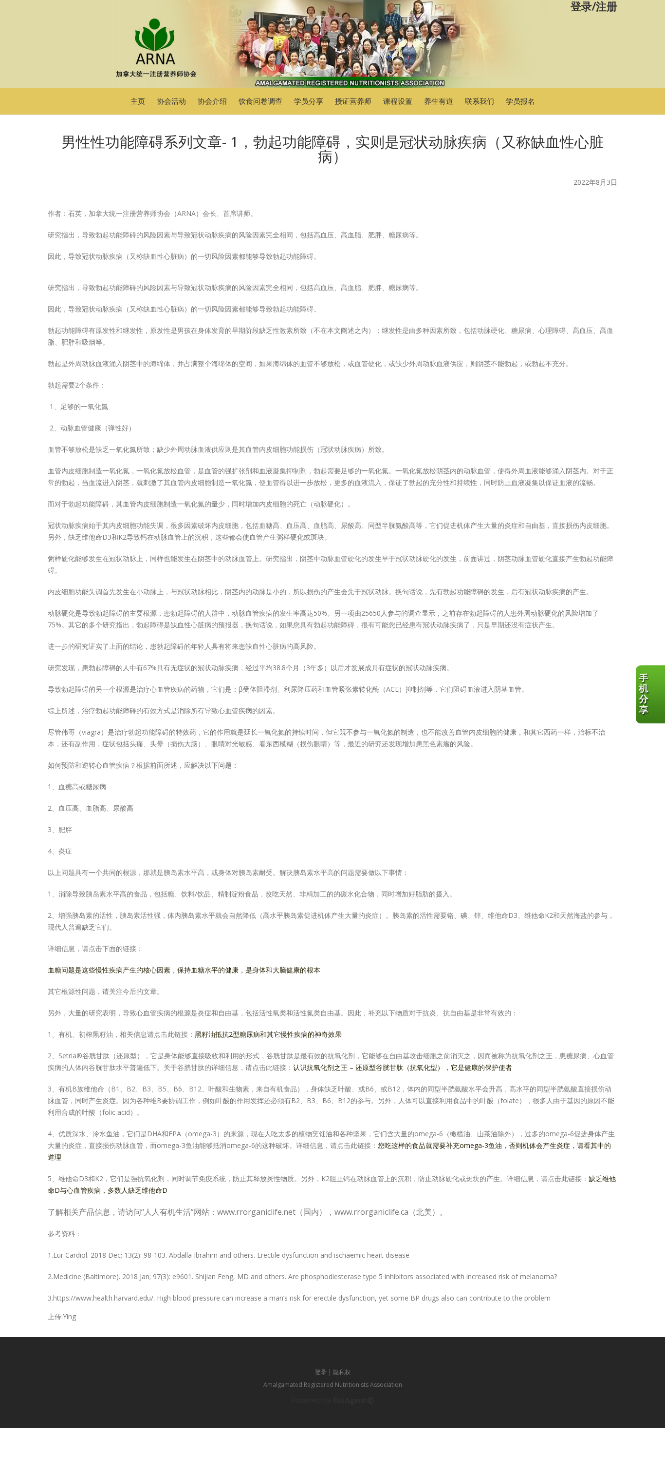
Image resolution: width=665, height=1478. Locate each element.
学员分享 (308, 101)
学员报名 (520, 101)
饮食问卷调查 (260, 101)
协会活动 (171, 101)
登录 (321, 1372)
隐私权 (342, 1372)
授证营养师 (353, 101)
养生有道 (438, 101)
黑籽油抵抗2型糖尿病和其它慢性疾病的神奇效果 (268, 1034)
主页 (137, 101)
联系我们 (479, 101)
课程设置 (397, 101)
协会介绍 (212, 101)
